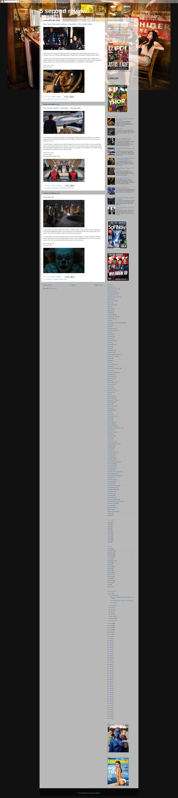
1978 (110, 703)
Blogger (98, 793)
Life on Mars (111, 384)
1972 (110, 716)
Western (110, 586)
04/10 (48, 99)
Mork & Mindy (111, 396)
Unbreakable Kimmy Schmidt (115, 501)
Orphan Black (111, 402)
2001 (110, 653)
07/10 (109, 536)
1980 (110, 699)
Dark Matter (111, 336)
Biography (110, 554)
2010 (110, 636)
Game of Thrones (112, 356)
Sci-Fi (55, 99)
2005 (110, 647)
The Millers (110, 477)
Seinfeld (109, 418)
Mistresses (110, 392)
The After (110, 440)
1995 (110, 666)
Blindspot (110, 310)
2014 (110, 627)
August (112, 605)
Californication (111, 318)
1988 (110, 681)
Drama (65, 188)
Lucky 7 (110, 386)
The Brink (110, 450)
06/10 (109, 534)
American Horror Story (113, 296)
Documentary (111, 560)
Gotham (110, 358)
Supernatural (111, 436)
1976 (110, 707)
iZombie (109, 515)
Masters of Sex (111, 390)
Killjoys (109, 380)
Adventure (56, 188)
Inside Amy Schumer (113, 372)
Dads (109, 332)
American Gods (111, 294)
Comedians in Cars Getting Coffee (116, 322)
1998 (110, 660)
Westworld (110, 509)
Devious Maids (111, 340)
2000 (110, 655)
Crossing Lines (111, 328)
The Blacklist (111, 446)
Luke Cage (110, 388)
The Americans (111, 441)
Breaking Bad (111, 314)
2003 (110, 651)
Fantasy (110, 566)
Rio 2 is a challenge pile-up (122, 187)
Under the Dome (112, 503)
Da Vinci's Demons (112, 330)
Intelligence (110, 374)
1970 (110, 718)
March (112, 616)
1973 (110, 714)
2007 (110, 642)
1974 (110, 712)
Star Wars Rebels (112, 426)
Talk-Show (110, 580)
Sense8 (109, 420)
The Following (111, 457)
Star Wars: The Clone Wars (114, 428)
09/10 (48, 279)
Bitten (109, 306)
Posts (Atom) (53, 288)
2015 (110, 625)
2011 (110, 634)
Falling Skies (111, 350)
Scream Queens (112, 416)
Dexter (109, 342)
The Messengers (112, 473)
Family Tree (111, 352)
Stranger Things (112, 432)
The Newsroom (111, 479)
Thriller (109, 582)
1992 (110, 673)
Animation (110, 552)
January (113, 620)
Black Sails (110, 308)
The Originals (111, 481)
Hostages (110, 366)
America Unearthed (112, 292)
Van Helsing (110, 505)
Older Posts (99, 285)
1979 (110, 701)
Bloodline (110, 312)
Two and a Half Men (112, 499)
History (109, 568)
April (112, 614)
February (113, 618)
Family (109, 564)
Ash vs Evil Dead (112, 300)
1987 (110, 683)
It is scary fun (48, 197)
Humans (110, 370)
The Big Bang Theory (113, 444)
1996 (110, 664)
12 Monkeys (111, 287)
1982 (110, 694)
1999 (110, 658)
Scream (109, 414)
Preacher (110, 408)
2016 (110, 623)
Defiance (110, 338)
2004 (110, 649)
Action (109, 548)
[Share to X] (69, 97)
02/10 (109, 526)
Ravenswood (111, 410)
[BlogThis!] (67, 97)
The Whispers (111, 491)
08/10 (109, 538)
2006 (110, 645)
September (113, 595)
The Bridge (110, 447)
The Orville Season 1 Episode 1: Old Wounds (62, 108)
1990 (110, 677)
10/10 (109, 542)
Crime (109, 558)
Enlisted (109, 346)
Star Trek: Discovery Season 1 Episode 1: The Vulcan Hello (67, 24)
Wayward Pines (111, 507)
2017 (52, 99)
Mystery (110, 572)
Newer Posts (47, 285)
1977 (110, 705)
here (132, 35)
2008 (110, 640)
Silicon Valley (111, 422)
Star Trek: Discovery (62, 99)
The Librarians (111, 467)
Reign (109, 412)
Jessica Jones (111, 376)
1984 (110, 690)
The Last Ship (111, 463)
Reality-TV (110, 574)
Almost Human (111, 290)
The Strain (110, 483)
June (112, 609)
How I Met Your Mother (113, 368)
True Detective (111, 497)
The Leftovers (111, 465)
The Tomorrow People (113, 485)
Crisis (109, 326)
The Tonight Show (112, 487)
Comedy (61, 188)
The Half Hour (111, 459)
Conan (109, 324)
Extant (109, 348)
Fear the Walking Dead (113, 354)
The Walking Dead (112, 489)
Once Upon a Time (112, 400)
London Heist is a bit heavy (122, 178)
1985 (110, 688)
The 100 (110, 438)
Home (73, 285)
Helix (109, 362)
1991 (110, 675)
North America (111, 398)
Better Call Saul (111, 304)
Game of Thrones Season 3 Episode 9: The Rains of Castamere (125, 159)
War (109, 584)
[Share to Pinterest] (73, 97)
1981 (110, 696)
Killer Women (111, 378)
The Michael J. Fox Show (114, 475)
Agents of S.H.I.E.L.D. (113, 288)
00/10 (109, 522)
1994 (110, 668)
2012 (110, 632)
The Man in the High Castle (114, 471)
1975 (110, 709)
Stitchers (110, 430)
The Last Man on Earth (113, 461)
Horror (65, 279)
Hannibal (110, 360)
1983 (110, 692)
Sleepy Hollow (111, 424)
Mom (109, 394)
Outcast (110, 404)
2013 (110, 629)
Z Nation (110, 513)
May (112, 612)
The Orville (71, 188)
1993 (110, 671)
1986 (110, 686)
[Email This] (65, 97)
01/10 (109, 524)
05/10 (109, 532)
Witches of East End (113, 511)
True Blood (110, 495)
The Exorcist (111, 453)
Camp (109, 320)
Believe (109, 302)
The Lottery (110, 469)
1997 (110, 662)
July (112, 607)
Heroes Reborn (111, 364)
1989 (110, 679)
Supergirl (110, 434)
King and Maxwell (112, 382)
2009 (110, 638)
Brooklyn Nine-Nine (112, 316)
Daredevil (110, 334)
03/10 (48, 188)
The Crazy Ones (112, 451)
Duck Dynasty (111, 344)
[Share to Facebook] (71, 97)
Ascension (110, 298)
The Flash (110, 455)
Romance (110, 576)
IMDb (44, 65)
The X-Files (110, 493)
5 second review (63, 11)
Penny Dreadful (111, 406)
